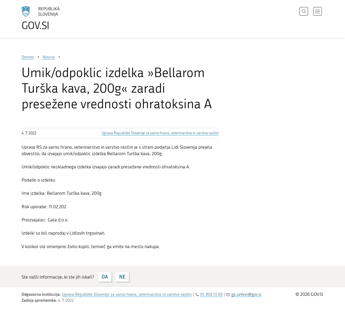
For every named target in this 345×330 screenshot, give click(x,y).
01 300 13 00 (211, 294)
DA (105, 276)
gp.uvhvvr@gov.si (246, 294)
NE (122, 276)
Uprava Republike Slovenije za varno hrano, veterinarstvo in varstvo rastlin (160, 133)
